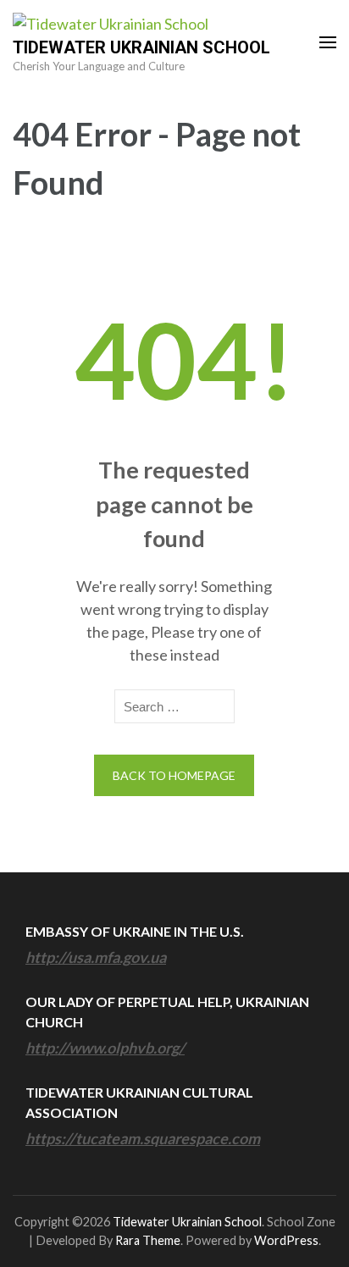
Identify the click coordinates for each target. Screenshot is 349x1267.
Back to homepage (174, 775)
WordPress (286, 1240)
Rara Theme (147, 1240)
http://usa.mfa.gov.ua (95, 957)
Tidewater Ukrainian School (141, 47)
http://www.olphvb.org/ (105, 1047)
